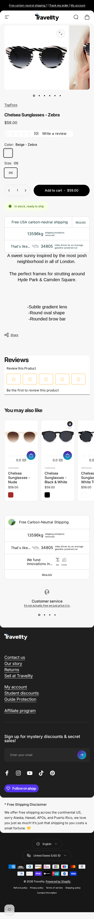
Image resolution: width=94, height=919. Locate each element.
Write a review (54, 133)
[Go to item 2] (39, 95)
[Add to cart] (31, 455)
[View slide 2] (44, 615)
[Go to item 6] (60, 95)
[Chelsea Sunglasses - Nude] (21, 437)
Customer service (47, 601)
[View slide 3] (49, 615)
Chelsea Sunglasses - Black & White (56, 477)
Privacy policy (36, 888)
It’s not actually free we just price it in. (47, 605)
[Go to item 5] (54, 95)
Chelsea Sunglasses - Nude (19, 477)
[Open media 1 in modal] (60, 33)
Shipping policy (72, 888)
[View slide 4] (54, 615)
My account (78, 5)
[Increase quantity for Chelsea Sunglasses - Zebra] (25, 190)
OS (11, 172)
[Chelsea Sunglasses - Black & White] (58, 437)
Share (14, 335)
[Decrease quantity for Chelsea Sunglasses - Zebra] (9, 190)
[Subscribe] (81, 754)
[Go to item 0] (34, 95)
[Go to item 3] (44, 95)
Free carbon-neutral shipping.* (28, 5)
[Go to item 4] (49, 95)
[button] (14, 379)
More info (81, 222)
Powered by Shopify (58, 881)
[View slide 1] (39, 615)
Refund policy (20, 888)
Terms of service (54, 888)
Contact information (47, 893)
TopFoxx (10, 105)
